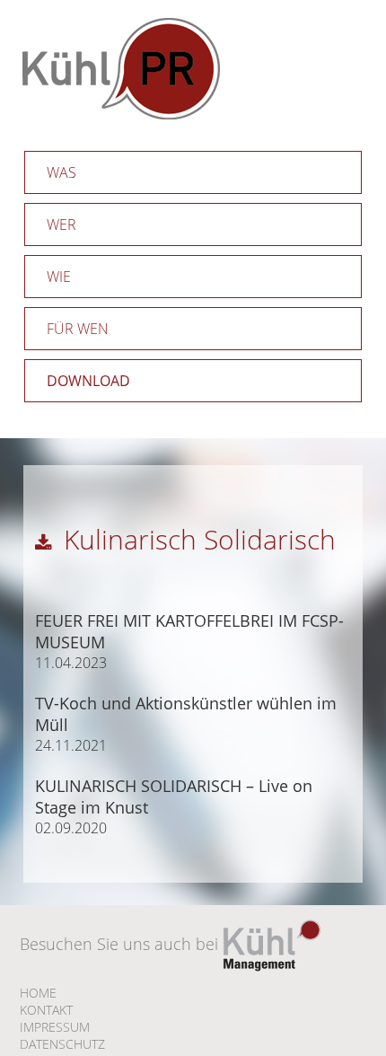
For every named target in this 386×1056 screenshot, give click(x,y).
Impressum (55, 1026)
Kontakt (46, 1009)
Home (38, 992)
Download (88, 381)
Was (61, 172)
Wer (61, 224)
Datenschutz (62, 1043)
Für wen (78, 329)
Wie (59, 276)
